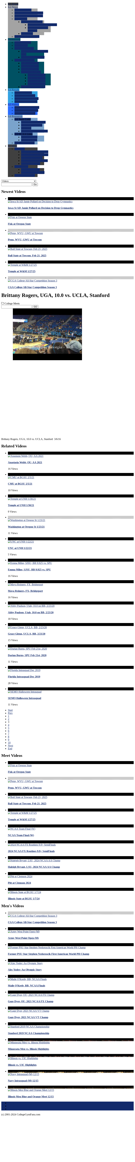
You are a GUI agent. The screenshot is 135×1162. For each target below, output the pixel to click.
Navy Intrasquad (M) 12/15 (23, 1080)
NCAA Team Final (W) (21, 835)
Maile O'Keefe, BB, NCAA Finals (26, 985)
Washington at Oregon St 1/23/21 (26, 526)
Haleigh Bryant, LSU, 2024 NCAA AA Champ (34, 867)
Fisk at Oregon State (19, 223)
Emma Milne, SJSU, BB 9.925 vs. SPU (29, 569)
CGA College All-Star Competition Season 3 (32, 287)
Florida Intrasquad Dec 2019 (24, 676)
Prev (10, 713)
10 (9, 742)
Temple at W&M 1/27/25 (21, 271)
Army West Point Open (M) (23, 938)
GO (35, 307)
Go (35, 184)
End (10, 748)
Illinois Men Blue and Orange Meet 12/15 (31, 1096)
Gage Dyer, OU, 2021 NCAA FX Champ (30, 1001)
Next (10, 745)
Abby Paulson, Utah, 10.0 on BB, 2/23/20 (31, 612)
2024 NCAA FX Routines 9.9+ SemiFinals (31, 851)
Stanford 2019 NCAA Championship (28, 1033)
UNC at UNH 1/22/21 (20, 548)
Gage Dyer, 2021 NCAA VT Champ (28, 1017)
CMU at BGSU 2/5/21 (20, 483)
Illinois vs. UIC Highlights (22, 1064)
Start (10, 710)
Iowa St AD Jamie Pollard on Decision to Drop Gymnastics (40, 208)
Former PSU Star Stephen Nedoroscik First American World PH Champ (48, 954)
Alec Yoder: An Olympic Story (25, 969)
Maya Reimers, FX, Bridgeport (25, 591)
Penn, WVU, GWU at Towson (25, 239)
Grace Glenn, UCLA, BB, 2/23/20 (26, 633)
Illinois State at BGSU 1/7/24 (24, 898)
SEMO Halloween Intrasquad (24, 698)
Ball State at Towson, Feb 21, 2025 (27, 255)
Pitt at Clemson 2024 (19, 882)
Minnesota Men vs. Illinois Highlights (28, 1049)
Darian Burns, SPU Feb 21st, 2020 (27, 655)
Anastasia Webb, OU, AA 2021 (25, 462)
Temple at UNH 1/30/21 (21, 505)
